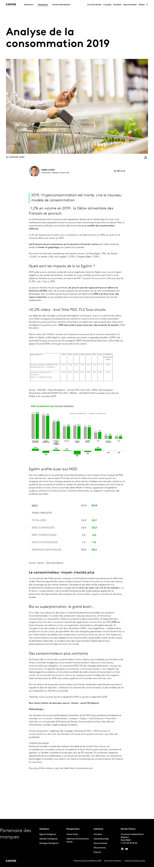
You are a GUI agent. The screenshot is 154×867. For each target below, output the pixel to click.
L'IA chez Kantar (94, 5)
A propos (107, 5)
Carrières (117, 5)
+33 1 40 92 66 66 (129, 843)
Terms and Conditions (112, 861)
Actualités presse (101, 839)
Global (142, 5)
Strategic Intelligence (48, 843)
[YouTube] (122, 849)
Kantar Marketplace (61, 5)
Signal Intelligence (47, 834)
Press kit (97, 852)
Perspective (43, 5)
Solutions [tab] (28, 5)
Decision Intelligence (48, 839)
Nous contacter (130, 5)
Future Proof (72, 834)
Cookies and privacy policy (134, 861)
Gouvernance (100, 848)
